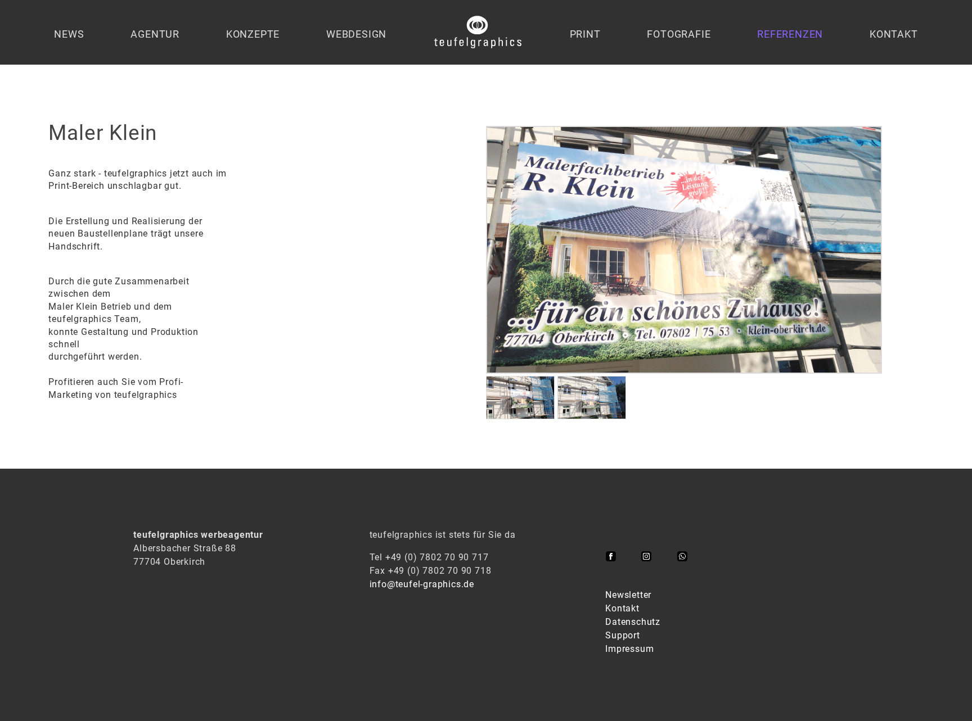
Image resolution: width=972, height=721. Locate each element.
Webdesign (356, 34)
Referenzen (790, 34)
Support (622, 635)
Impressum (629, 648)
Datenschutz (632, 621)
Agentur (154, 34)
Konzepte (253, 34)
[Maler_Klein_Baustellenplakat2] (520, 416)
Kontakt (894, 34)
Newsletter (628, 595)
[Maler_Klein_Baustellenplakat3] (591, 416)
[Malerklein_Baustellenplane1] (684, 370)
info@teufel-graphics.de (422, 584)
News (69, 34)
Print (585, 34)
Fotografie (678, 34)
